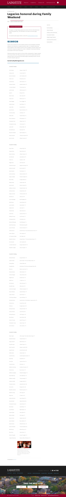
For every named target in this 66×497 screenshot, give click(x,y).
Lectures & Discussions (51, 39)
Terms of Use (37, 495)
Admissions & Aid (50, 2)
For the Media (49, 27)
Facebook (52, 470)
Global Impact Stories (51, 37)
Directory (29, 473)
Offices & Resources (36, 473)
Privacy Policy (44, 495)
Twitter (51, 470)
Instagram (56, 470)
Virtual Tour (56, 473)
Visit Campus (32, 486)
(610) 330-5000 (20, 473)
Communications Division (33, 35)
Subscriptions (49, 42)
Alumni (15, 459)
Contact (14, 473)
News (8, 21)
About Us (26, 2)
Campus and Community (52, 32)
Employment (50, 473)
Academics (33, 2)
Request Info (43, 486)
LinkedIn (58, 470)
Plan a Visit (9, 473)
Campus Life (41, 2)
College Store (44, 473)
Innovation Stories (50, 34)
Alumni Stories (50, 30)
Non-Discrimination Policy (53, 495)
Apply (21, 486)
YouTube (54, 470)
